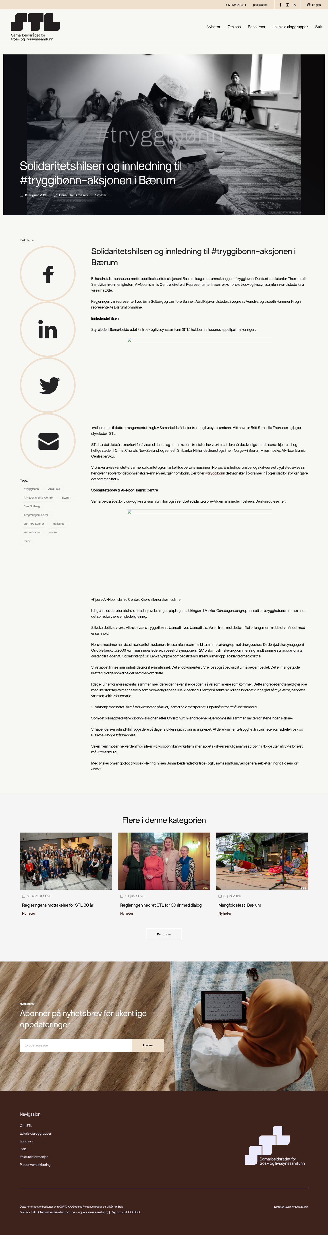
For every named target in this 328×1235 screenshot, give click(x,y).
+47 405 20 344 (236, 4)
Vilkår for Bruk (115, 1206)
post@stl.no (260, 4)
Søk (318, 26)
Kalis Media (301, 1206)
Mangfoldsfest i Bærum (239, 905)
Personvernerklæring (35, 1164)
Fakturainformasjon (34, 1156)
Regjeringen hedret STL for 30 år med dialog (161, 905)
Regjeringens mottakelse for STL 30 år (57, 905)
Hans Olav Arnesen (73, 195)
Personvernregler (92, 1206)
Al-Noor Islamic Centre (38, 497)
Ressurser (257, 26)
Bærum (66, 497)
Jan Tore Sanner (34, 523)
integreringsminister (36, 515)
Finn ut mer (164, 934)
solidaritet (59, 523)
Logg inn (26, 1141)
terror (27, 541)
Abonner (148, 1045)
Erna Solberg (32, 506)
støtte (53, 532)
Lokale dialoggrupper (290, 26)
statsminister (32, 532)
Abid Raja (54, 489)
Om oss (234, 26)
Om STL (26, 1125)
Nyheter (213, 26)
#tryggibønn (31, 489)
